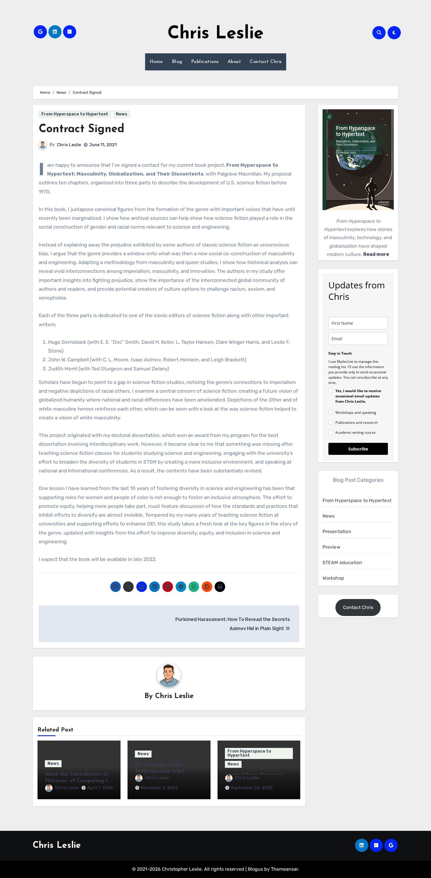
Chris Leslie (215, 34)
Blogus (255, 869)
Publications (205, 61)
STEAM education (342, 562)
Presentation (337, 531)
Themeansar (284, 869)
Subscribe (358, 449)
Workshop (334, 578)
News (121, 114)
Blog (177, 61)
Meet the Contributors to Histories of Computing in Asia (77, 781)
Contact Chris (266, 61)
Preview (331, 547)
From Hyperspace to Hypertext (74, 114)
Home (156, 61)
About (234, 61)
